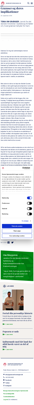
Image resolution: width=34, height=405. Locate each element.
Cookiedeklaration (9, 396)
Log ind (5, 399)
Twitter (7, 383)
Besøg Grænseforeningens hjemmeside (15, 391)
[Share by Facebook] (9, 242)
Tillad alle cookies (17, 226)
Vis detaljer (25, 221)
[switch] (29, 203)
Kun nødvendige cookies (17, 235)
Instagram (8, 385)
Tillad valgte (17, 231)
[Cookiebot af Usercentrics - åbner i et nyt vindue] (24, 168)
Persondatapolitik (8, 393)
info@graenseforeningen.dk (14, 374)
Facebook (8, 380)
